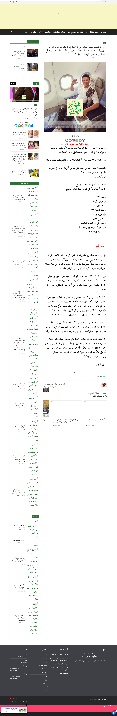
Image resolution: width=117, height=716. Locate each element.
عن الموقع (11, 701)
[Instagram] (73, 140)
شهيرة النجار (94, 58)
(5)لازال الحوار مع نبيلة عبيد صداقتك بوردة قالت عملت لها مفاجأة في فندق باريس (18, 145)
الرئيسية (26, 701)
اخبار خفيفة (94, 32)
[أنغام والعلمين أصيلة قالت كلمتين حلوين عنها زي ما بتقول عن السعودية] (91, 408)
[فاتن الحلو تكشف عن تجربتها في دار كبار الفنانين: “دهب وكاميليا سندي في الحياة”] (33, 135)
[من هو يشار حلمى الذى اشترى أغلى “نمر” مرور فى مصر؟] (32, 405)
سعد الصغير (99, 376)
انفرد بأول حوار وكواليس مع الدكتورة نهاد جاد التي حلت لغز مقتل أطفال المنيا (24, 111)
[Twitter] (80, 140)
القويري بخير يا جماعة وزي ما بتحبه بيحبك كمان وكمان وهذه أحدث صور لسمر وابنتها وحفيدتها (18, 197)
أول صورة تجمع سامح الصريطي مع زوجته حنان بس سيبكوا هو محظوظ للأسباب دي (18, 427)
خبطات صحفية (44, 683)
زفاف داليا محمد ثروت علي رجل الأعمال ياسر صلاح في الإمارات (19, 385)
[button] (23, 32)
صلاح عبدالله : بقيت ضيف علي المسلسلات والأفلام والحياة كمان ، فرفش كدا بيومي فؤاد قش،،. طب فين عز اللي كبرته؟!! (19, 458)
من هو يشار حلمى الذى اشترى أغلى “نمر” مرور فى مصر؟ (19, 404)
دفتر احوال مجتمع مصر (75, 32)
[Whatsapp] (76, 140)
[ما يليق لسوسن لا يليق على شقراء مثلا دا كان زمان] (32, 527)
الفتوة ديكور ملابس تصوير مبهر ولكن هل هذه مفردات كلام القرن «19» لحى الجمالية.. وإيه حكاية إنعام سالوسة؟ (19, 617)
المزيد (26, 32)
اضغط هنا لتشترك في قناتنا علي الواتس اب (75, 144)
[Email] (70, 140)
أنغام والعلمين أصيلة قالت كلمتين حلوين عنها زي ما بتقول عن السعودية (91, 420)
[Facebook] (83, 140)
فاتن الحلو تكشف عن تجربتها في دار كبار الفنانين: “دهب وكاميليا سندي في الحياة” (19, 134)
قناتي (46, 691)
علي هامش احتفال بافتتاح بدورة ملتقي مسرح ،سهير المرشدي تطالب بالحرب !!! (57, 420)
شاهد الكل (13, 83)
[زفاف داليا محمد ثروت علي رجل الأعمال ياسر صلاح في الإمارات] (32, 386)
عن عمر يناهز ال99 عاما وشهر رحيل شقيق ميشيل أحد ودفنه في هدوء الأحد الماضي (18, 53)
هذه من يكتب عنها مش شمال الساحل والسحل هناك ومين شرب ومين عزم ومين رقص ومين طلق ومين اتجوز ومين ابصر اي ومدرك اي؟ (18, 230)
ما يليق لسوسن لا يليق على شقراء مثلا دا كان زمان (19, 526)
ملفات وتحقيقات (59, 32)
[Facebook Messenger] (66, 140)
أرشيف (45, 687)
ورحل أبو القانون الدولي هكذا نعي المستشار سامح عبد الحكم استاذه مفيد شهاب (18, 65)
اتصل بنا (15, 701)
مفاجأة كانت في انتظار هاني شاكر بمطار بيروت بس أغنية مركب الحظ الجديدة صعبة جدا (18, 587)
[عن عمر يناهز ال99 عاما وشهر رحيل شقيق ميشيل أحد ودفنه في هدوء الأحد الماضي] (32, 53)
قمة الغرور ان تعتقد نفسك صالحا (19, 540)
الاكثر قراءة (23, 183)
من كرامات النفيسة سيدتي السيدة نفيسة (60, 654)
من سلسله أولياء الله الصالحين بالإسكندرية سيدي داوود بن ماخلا (59, 668)
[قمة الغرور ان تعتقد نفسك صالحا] (32, 541)
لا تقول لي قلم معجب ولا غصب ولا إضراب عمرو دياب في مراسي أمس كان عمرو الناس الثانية (18, 560)
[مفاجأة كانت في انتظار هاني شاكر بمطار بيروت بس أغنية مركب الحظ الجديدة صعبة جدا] (32, 588)
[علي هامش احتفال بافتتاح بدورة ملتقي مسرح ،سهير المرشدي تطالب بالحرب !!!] (58, 408)
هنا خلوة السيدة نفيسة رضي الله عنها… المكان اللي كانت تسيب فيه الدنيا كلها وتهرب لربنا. (59, 659)
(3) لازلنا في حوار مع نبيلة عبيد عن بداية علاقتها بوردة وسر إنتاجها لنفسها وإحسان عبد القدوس (19, 172)
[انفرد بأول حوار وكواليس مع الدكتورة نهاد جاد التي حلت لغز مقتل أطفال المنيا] (24, 94)
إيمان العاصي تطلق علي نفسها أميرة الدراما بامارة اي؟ (55, 385)
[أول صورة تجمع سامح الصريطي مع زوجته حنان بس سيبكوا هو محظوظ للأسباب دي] (32, 429)
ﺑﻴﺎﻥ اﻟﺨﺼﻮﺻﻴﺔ (21, 701)
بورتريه (103, 32)
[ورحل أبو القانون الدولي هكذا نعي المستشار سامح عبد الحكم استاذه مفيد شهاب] (32, 65)
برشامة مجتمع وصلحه (64, 673)
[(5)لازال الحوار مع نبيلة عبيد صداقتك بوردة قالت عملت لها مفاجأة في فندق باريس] (33, 146)
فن (86, 32)
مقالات (33, 32)
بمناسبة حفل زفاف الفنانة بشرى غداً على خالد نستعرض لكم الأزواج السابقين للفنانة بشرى (19, 263)
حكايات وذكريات (45, 32)
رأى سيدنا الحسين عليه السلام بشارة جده (60, 664)
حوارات (35, 105)
